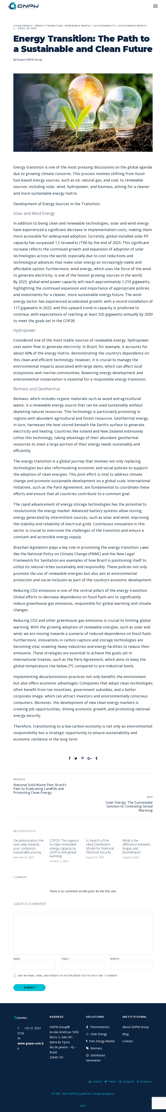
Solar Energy (98, 1034)
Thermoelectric (100, 1027)
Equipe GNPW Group (29, 59)
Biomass (96, 1048)
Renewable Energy (78, 25)
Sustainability (104, 25)
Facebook (145, 1081)
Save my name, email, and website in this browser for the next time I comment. (68, 976)
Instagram (128, 1081)
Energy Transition (49, 25)
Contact (127, 1041)
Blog (125, 1034)
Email (66, 959)
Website (115, 959)
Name (17, 959)
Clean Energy (23, 25)
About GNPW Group (135, 1027)
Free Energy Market (102, 1041)
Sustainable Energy (132, 25)
